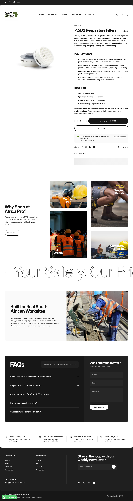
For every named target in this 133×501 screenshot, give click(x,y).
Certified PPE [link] (68, 201)
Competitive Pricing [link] (117, 247)
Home (7, 464)
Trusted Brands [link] (119, 192)
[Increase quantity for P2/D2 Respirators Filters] (84, 121)
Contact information (36, 497)
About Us (8, 467)
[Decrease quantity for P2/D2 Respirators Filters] (76, 121)
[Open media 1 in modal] (36, 56)
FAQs (57, 364)
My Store (77, 26)
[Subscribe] (114, 467)
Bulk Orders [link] (58, 251)
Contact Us (9, 470)
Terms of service (25, 497)
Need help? (124, 147)
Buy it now (101, 128)
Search (7, 460)
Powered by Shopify (23, 494)
